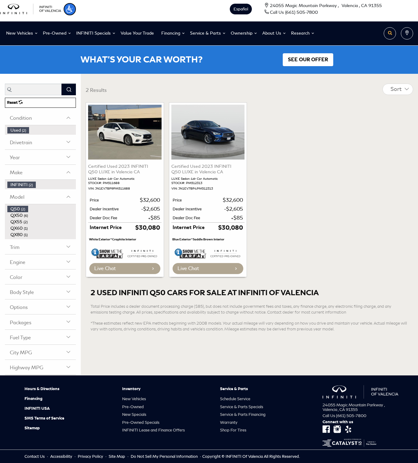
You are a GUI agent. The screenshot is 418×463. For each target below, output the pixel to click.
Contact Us (35, 456)
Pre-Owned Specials (140, 422)
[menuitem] (41, 130)
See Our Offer (308, 60)
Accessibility (61, 456)
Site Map (117, 456)
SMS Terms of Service (44, 418)
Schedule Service (235, 399)
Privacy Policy (91, 456)
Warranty (228, 422)
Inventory (131, 388)
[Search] (69, 89)
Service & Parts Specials (241, 407)
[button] (70, 9)
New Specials (134, 414)
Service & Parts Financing (243, 414)
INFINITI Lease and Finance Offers (153, 430)
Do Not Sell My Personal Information (165, 456)
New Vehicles (134, 399)
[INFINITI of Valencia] (30, 8)
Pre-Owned (133, 407)
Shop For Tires (233, 430)
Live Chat (105, 268)
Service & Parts (234, 388)
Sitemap (32, 428)
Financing (33, 398)
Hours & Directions (41, 388)
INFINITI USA (37, 408)
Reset (13, 102)
